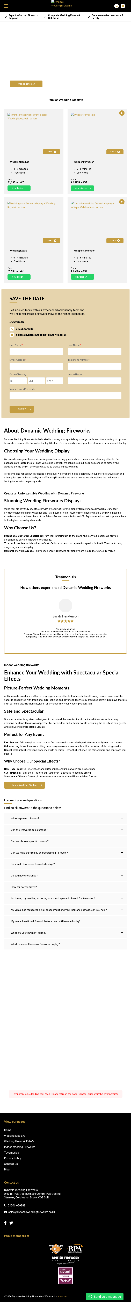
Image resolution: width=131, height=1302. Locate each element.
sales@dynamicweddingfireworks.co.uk (41, 334)
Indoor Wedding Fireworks (19, 1147)
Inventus (62, 1296)
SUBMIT (22, 409)
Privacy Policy (12, 1158)
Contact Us (11, 1164)
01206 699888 (24, 328)
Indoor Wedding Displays (24, 785)
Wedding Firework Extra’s (19, 1141)
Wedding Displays (14, 1135)
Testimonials (11, 1152)
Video (49, 152)
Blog (7, 1169)
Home (7, 1130)
